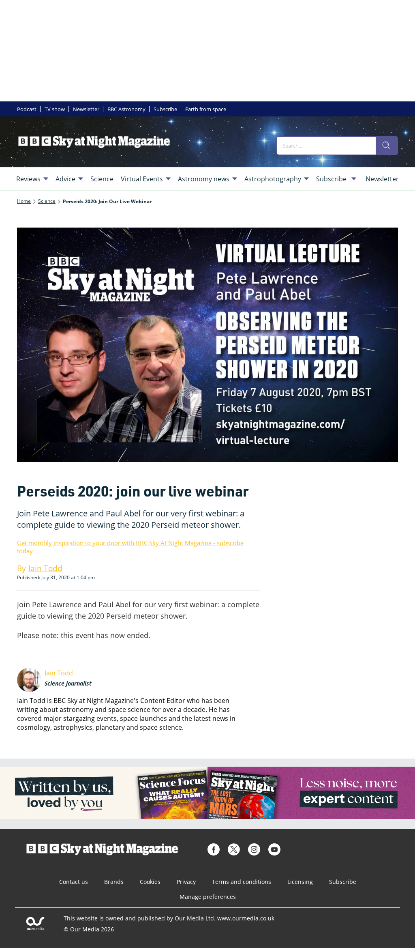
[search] (387, 145)
